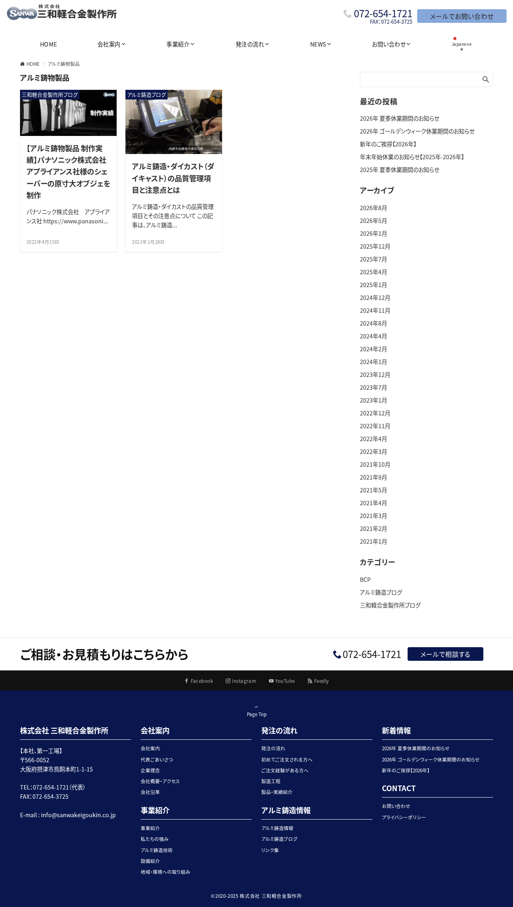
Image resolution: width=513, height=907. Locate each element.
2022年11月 (375, 426)
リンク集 (270, 850)
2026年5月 (373, 221)
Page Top (257, 714)
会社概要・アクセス (160, 781)
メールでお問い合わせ (462, 16)
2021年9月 (373, 477)
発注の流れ (273, 748)
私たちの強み (155, 839)
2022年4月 (373, 439)
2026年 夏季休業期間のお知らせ (399, 118)
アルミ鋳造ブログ (381, 592)
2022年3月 (373, 451)
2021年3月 (373, 516)
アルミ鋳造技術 (157, 850)
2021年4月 (373, 503)
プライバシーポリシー (404, 817)
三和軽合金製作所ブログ (390, 605)
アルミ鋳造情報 (277, 828)
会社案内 (150, 748)
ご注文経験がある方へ (285, 770)
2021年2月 (373, 528)
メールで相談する (445, 654)
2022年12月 (375, 413)
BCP (365, 579)
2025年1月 (373, 285)
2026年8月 (373, 208)
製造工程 (271, 781)
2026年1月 (373, 233)
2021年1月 (373, 541)
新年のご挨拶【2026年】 (388, 144)
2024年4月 (373, 336)
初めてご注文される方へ (287, 759)
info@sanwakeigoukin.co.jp (78, 815)
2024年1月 (373, 362)
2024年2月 (373, 349)
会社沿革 (150, 792)
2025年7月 (373, 259)
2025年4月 (373, 272)
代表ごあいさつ (157, 759)
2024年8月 (373, 323)
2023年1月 (373, 400)
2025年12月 (375, 246)
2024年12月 (375, 298)
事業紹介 (150, 828)
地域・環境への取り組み (165, 872)
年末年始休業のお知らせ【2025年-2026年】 (412, 157)
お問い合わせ (396, 806)
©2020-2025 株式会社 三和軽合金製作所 (256, 896)
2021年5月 (373, 490)
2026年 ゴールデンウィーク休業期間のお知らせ (417, 131)
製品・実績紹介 (277, 792)
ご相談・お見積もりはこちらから (104, 654)
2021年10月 (375, 464)
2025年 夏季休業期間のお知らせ (399, 170)
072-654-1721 (383, 13)
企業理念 (150, 770)
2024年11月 (375, 310)
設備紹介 (150, 861)
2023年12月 (375, 374)
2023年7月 (373, 387)
